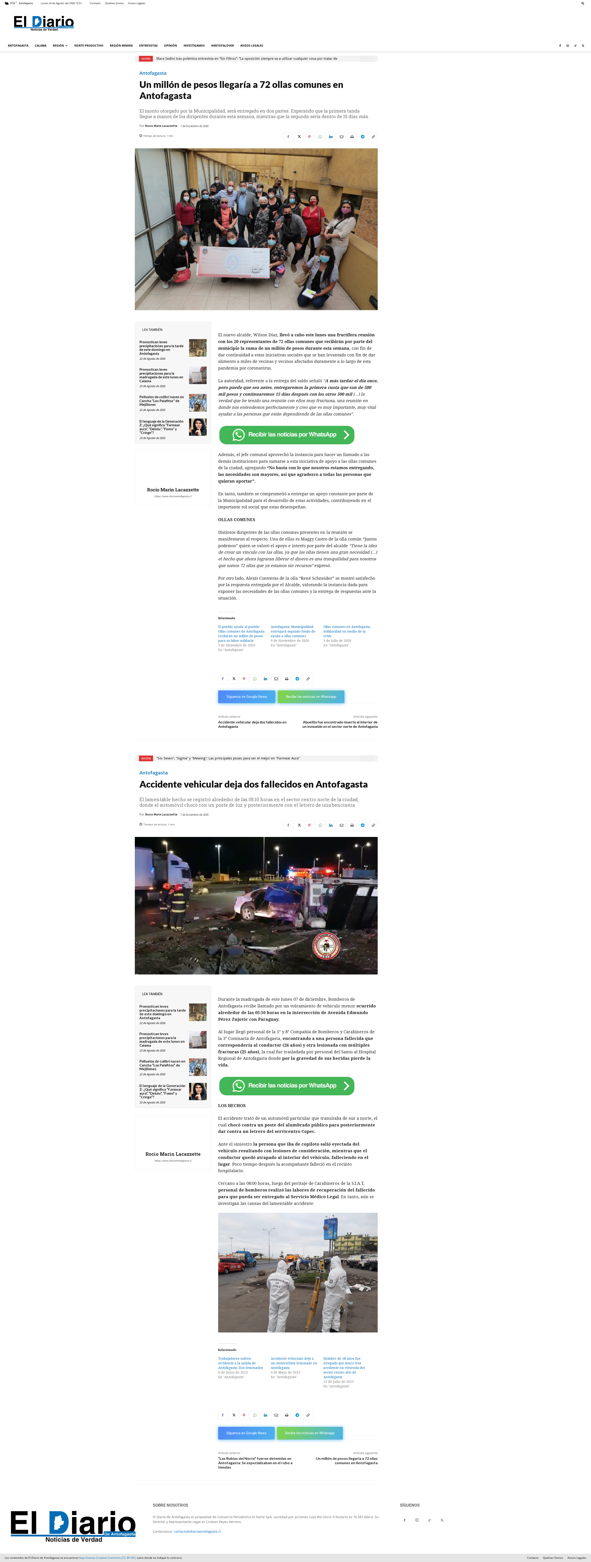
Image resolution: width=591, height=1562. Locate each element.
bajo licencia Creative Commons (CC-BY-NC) (107, 1558)
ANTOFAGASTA (18, 46)
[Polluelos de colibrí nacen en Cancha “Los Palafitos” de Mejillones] (198, 403)
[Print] (351, 136)
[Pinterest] (309, 136)
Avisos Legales (136, 3)
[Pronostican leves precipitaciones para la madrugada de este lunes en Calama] (198, 375)
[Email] (341, 136)
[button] (582, 3)
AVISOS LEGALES (251, 46)
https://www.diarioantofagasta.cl (172, 496)
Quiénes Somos (114, 3)
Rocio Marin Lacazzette (161, 126)
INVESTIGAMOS (194, 46)
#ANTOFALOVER (222, 46)
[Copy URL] (373, 136)
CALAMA (40, 46)
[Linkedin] (330, 136)
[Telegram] (362, 136)
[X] (582, 45)
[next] (371, 59)
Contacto (95, 3)
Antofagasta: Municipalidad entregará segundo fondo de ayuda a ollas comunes (293, 631)
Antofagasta (153, 73)
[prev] (363, 59)
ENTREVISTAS (148, 46)
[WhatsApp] (320, 136)
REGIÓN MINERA (121, 46)
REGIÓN (58, 46)
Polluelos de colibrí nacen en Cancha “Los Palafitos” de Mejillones (161, 400)
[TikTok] (575, 45)
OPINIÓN (170, 46)
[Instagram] (567, 45)
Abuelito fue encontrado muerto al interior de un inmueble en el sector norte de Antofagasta (340, 724)
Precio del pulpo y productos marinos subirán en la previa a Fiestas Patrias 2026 (219, 59)
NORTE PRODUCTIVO (88, 46)
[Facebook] (560, 45)
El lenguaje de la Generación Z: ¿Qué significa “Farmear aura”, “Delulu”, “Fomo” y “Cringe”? (161, 427)
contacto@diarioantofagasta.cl (197, 1531)
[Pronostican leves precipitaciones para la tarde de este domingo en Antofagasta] (198, 348)
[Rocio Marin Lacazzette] (173, 469)
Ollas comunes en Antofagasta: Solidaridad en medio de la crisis (347, 631)
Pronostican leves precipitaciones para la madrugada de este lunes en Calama (161, 375)
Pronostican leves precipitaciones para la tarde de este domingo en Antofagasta (161, 347)
